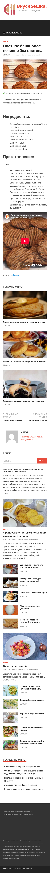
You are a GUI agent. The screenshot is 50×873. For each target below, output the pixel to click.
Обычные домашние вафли (33, 592)
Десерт (6, 529)
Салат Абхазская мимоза (32, 700)
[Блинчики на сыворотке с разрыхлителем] (25, 319)
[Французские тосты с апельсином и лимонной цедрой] (25, 527)
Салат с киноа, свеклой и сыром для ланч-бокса (32, 742)
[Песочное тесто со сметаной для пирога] (10, 628)
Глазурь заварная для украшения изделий (30, 579)
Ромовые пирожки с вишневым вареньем (23, 401)
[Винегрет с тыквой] (25, 660)
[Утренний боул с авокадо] (10, 722)
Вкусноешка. (32, 6)
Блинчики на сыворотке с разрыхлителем (24, 322)
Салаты (6, 663)
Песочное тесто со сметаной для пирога (30, 621)
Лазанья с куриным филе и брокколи (20, 785)
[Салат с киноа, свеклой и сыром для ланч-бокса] (10, 749)
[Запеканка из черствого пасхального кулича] (10, 573)
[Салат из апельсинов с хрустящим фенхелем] (10, 695)
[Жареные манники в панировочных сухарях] (25, 359)
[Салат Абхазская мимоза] (10, 708)
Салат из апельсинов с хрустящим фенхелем (31, 687)
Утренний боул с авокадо (32, 713)
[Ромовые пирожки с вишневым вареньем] (25, 398)
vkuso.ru (15, 275)
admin (17, 55)
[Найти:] (25, 460)
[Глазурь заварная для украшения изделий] (10, 587)
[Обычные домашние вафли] (10, 601)
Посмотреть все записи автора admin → (32, 438)
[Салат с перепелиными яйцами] (10, 736)
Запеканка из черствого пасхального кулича (31, 566)
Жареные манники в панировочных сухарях (24, 361)
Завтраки (7, 41)
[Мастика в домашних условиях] (10, 614)
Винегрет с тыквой (15, 666)
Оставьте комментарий (31, 55)
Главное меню (14, 33)
